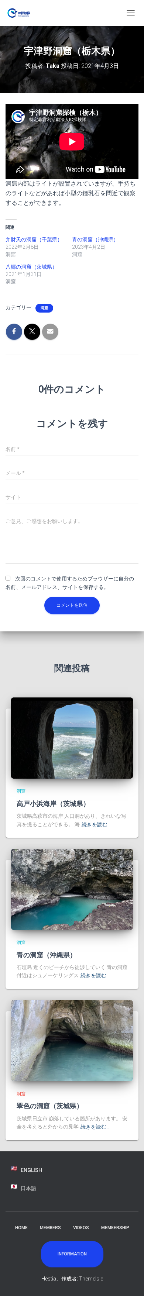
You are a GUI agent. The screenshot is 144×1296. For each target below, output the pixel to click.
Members (50, 1227)
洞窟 (44, 308)
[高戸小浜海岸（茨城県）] (72, 738)
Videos (81, 1227)
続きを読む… (96, 824)
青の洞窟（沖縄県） (95, 239)
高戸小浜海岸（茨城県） (53, 803)
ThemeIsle (91, 1279)
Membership (115, 1227)
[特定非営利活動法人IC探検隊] (22, 13)
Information (72, 1254)
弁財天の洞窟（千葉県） (34, 239)
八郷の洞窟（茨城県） (31, 267)
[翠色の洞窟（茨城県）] (72, 1040)
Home (21, 1227)
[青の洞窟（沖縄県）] (72, 889)
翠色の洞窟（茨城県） (50, 1105)
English (31, 1170)
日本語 (28, 1188)
